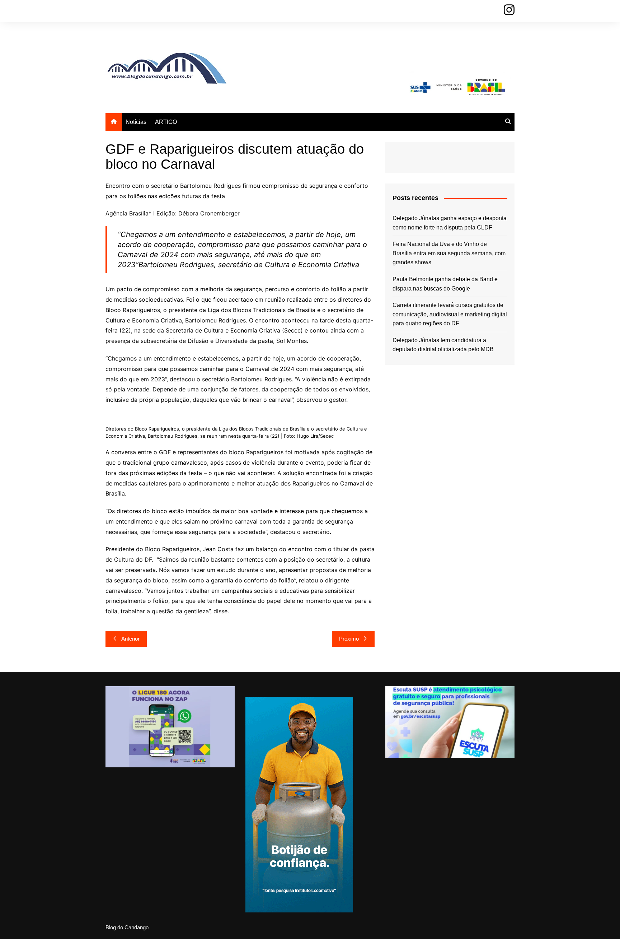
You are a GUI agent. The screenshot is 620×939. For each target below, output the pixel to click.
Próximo (349, 639)
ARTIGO (166, 122)
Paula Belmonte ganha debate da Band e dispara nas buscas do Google (445, 284)
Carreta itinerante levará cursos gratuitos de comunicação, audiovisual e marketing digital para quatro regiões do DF (450, 314)
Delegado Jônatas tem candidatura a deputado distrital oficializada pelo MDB (443, 345)
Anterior (130, 639)
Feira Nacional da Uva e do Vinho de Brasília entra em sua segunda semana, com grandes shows (449, 253)
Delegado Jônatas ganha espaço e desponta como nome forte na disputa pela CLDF (450, 223)
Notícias (136, 122)
